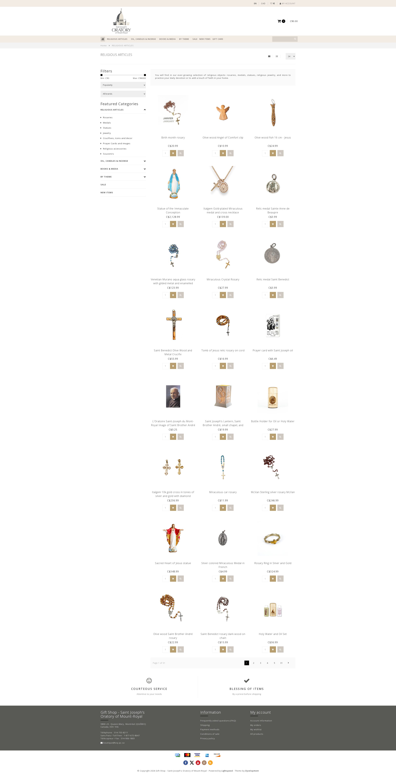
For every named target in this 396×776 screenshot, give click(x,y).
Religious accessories (115, 148)
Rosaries (108, 117)
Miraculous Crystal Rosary (223, 279)
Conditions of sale (210, 734)
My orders (255, 725)
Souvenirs (108, 153)
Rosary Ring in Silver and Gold (272, 563)
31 (281, 663)
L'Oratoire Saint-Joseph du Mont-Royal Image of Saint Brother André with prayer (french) (173, 425)
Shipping (205, 725)
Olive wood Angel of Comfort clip (223, 137)
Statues (107, 127)
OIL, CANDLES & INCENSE (143, 39)
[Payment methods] (177, 755)
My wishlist (256, 729)
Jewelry (107, 133)
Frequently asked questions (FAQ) (218, 720)
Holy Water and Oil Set (273, 634)
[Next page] (288, 663)
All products (256, 734)
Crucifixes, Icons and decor (117, 138)
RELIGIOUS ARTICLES (117, 39)
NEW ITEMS (205, 39)
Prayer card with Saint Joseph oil (273, 350)
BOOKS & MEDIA (167, 39)
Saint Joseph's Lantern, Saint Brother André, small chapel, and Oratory (223, 425)
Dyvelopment (252, 771)
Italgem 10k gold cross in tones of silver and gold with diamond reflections (173, 496)
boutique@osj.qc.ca (114, 742)
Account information (261, 720)
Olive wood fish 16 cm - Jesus (273, 137)
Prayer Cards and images (116, 143)
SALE (195, 39)
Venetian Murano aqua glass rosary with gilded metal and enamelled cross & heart (173, 283)
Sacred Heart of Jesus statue (173, 563)
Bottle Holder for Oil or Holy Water (273, 421)
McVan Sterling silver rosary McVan (273, 492)
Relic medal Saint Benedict (272, 279)
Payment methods (209, 729)
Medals (107, 122)
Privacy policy (207, 738)
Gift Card (218, 39)
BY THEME (184, 39)
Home (104, 45)
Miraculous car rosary (223, 492)
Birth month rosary (173, 137)
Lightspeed (227, 771)
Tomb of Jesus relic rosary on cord (223, 350)
